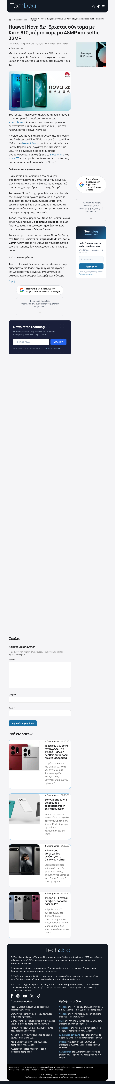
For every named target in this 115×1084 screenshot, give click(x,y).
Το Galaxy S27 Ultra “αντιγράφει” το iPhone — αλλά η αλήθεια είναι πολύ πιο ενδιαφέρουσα (56, 752)
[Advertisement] (40, 496)
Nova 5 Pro (29, 143)
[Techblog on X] (32, 996)
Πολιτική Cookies (56, 1067)
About (55, 1074)
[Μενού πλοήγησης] (103, 6)
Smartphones (17, 48)
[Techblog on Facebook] (12, 995)
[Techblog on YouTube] (25, 996)
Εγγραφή (58, 341)
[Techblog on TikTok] (38, 995)
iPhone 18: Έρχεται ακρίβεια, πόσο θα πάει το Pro (56, 901)
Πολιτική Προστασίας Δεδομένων (34, 1067)
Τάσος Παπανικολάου (59, 43)
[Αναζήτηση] (93, 6)
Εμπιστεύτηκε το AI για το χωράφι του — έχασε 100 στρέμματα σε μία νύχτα (80, 1055)
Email (12, 708)
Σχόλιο (12, 659)
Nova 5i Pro (57, 154)
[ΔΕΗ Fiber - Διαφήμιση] (91, 54)
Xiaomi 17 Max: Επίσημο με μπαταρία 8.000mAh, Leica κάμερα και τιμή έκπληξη (79, 1045)
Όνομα (12, 695)
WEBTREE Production (67, 1074)
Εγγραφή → (91, 266)
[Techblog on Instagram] (17, 995)
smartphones (17, 122)
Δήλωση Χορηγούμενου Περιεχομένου (79, 1067)
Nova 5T (14, 158)
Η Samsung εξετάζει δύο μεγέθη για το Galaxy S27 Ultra (55, 855)
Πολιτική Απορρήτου (52, 348)
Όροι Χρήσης (14, 1067)
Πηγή (12, 281)
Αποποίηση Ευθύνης (38, 1070)
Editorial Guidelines (55, 1070)
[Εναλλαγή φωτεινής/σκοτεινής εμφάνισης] (98, 6)
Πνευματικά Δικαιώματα (19, 1070)
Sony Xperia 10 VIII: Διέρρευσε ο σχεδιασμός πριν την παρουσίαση (56, 804)
